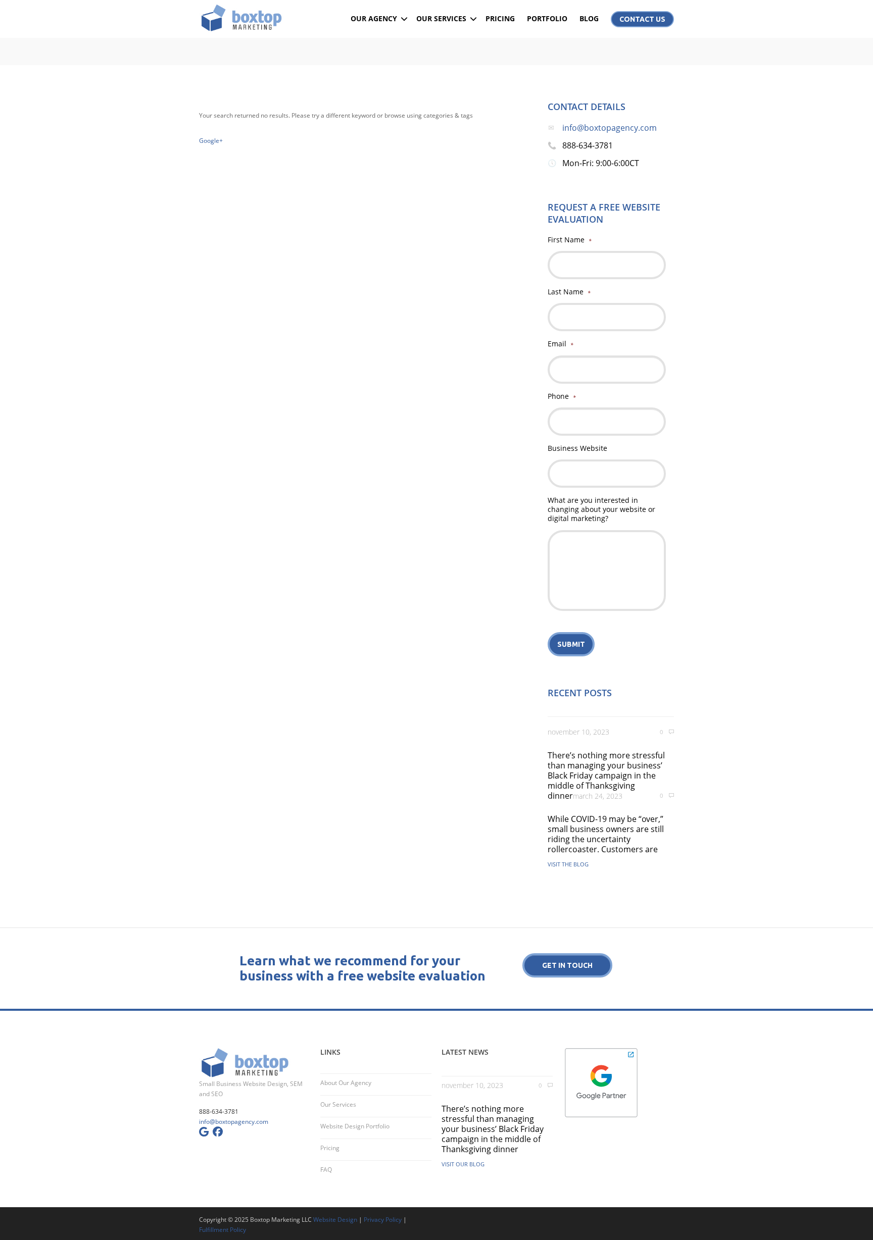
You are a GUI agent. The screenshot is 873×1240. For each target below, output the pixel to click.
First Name (570, 239)
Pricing (330, 1148)
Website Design (335, 1219)
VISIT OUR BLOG (463, 1164)
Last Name (569, 291)
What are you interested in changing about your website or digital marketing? (601, 509)
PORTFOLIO (547, 18)
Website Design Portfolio (355, 1126)
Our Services (338, 1104)
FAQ (326, 1169)
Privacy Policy (383, 1219)
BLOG (589, 18)
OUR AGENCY (374, 18)
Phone (562, 396)
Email (560, 343)
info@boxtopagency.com (609, 127)
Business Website (577, 448)
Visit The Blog (568, 864)
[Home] (254, 18)
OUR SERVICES (441, 18)
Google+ (211, 140)
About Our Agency (345, 1082)
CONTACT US (642, 19)
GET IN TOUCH (567, 965)
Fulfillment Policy (222, 1229)
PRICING (500, 18)
